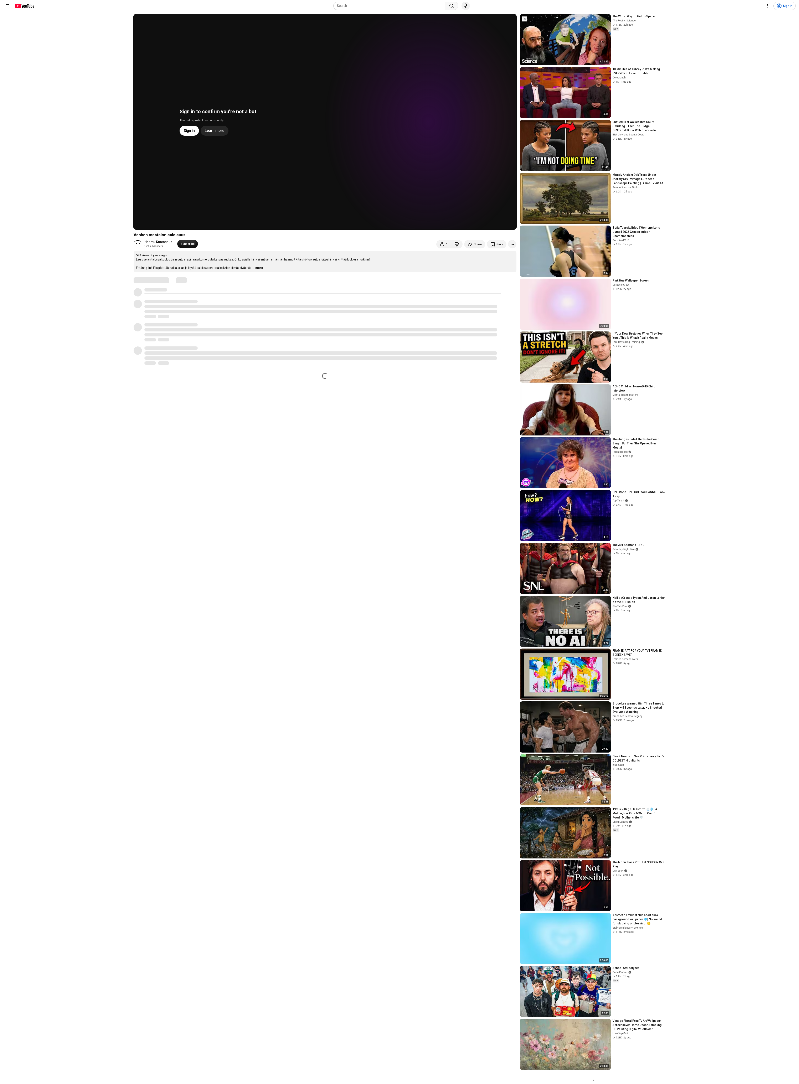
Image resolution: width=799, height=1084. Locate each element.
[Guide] (7, 5)
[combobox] (390, 5)
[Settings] (767, 5)
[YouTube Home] (24, 6)
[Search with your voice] (466, 6)
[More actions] (512, 244)
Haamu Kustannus (158, 242)
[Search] (451, 6)
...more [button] (258, 267)
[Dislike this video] (457, 244)
